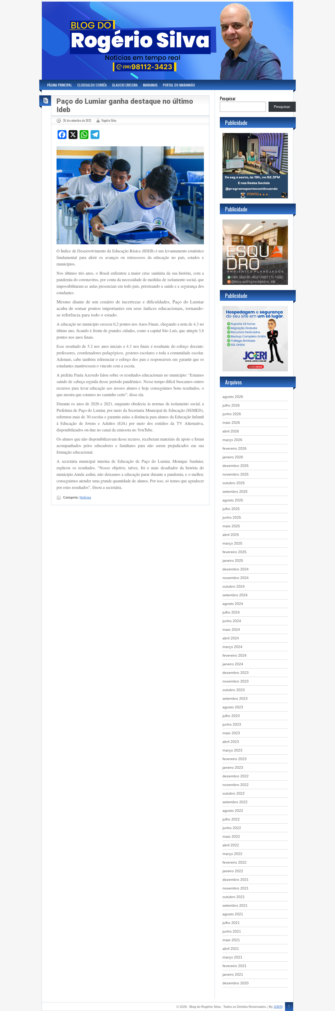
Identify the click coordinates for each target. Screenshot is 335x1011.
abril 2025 (230, 535)
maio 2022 (231, 836)
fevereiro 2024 (234, 655)
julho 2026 (231, 405)
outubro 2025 (233, 483)
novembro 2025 (235, 474)
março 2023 (232, 750)
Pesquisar (228, 98)
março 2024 (232, 647)
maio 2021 (231, 940)
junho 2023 (231, 724)
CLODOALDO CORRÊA (92, 85)
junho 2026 (231, 414)
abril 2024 (230, 638)
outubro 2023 (233, 690)
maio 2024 (231, 629)
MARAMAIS (150, 85)
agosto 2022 (232, 810)
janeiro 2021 (232, 974)
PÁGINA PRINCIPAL (59, 85)
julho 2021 (231, 923)
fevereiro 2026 (234, 448)
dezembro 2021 (235, 879)
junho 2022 (231, 828)
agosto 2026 (232, 397)
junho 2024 (231, 621)
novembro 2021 (235, 888)
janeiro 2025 (232, 560)
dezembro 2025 (235, 466)
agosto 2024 (232, 604)
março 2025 (232, 543)
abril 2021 (230, 948)
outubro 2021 (233, 897)
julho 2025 (231, 509)
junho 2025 (231, 517)
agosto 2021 (232, 914)
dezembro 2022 (235, 776)
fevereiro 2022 (234, 862)
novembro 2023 (235, 681)
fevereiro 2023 (234, 759)
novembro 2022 (235, 785)
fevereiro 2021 (234, 966)
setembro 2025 (235, 491)
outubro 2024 (233, 586)
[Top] (289, 1007)
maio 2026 (231, 422)
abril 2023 (230, 742)
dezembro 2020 (235, 983)
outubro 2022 (233, 793)
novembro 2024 (235, 578)
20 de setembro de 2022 (77, 120)
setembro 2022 (235, 802)
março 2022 (232, 854)
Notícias (85, 497)
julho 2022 (231, 819)
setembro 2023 (235, 698)
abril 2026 (230, 431)
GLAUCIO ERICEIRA (125, 85)
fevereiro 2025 (234, 552)
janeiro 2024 (232, 664)
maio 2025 (231, 526)
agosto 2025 (232, 500)
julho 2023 (231, 716)
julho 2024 (231, 612)
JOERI (278, 1007)
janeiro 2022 (232, 871)
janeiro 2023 (232, 767)
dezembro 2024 (235, 569)
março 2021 (232, 957)
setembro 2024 (235, 595)
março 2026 (232, 440)
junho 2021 (231, 931)
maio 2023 (231, 733)
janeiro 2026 (232, 457)
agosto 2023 (232, 707)
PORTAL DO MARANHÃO (179, 85)
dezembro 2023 (235, 673)
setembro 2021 (235, 905)
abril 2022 (230, 845)
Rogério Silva (109, 120)
